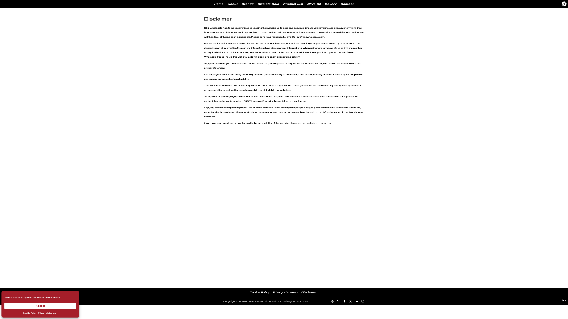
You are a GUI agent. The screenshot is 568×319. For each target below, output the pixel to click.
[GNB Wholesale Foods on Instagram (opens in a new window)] (363, 301)
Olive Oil (314, 4)
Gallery (331, 4)
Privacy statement (47, 313)
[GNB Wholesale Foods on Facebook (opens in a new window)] (344, 301)
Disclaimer (308, 292)
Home (219, 4)
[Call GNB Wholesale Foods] (338, 301)
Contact (347, 4)
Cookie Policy (30, 313)
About (232, 4)
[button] (564, 4)
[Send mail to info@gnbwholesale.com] (332, 301)
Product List (293, 4)
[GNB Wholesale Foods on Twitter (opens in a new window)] (350, 301)
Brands (248, 4)
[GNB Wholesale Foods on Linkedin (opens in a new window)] (356, 301)
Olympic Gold (268, 4)
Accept (40, 306)
